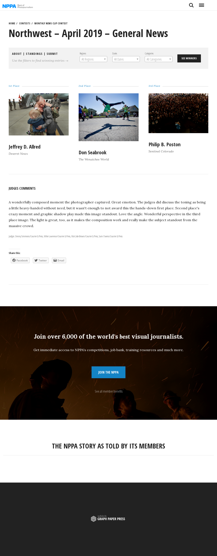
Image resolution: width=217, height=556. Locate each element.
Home (12, 23)
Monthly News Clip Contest (51, 23)
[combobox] (93, 59)
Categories (149, 53)
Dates (114, 53)
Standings (34, 54)
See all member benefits (108, 391)
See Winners (189, 58)
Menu (201, 3)
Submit (52, 54)
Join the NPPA (108, 372)
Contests (24, 23)
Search (191, 3)
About (17, 54)
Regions (82, 53)
